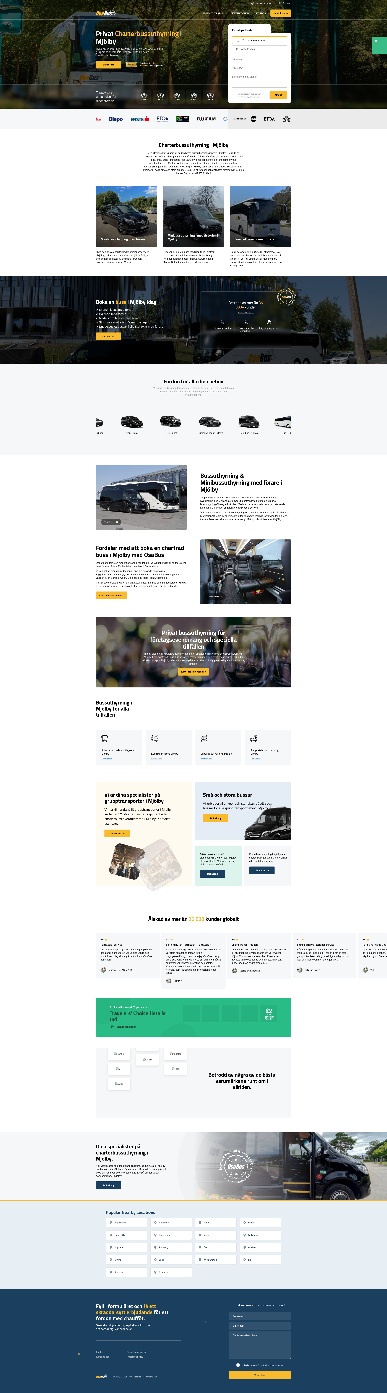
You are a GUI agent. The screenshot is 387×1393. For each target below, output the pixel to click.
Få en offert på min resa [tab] (253, 40)
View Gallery (109, 522)
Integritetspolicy (251, 96)
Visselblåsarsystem (137, 1352)
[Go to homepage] (106, 12)
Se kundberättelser (246, 313)
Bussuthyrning (213, 13)
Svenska (287, 3)
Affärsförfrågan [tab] (248, 49)
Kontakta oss (106, 759)
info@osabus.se (263, 3)
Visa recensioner (126, 1027)
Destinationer (240, 13)
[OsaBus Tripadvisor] (379, 45)
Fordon (261, 13)
